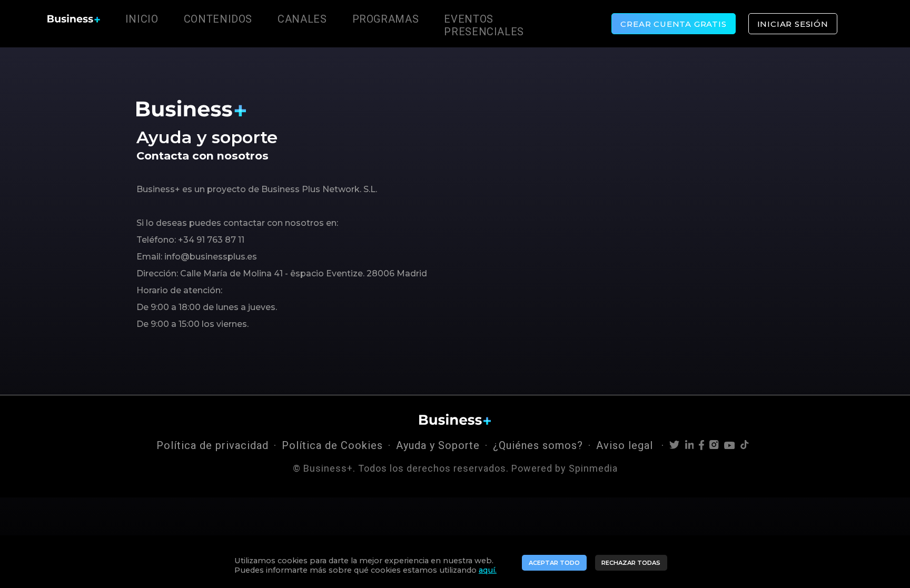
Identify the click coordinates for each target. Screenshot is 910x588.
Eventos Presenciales (484, 25)
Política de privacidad (212, 445)
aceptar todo (554, 562)
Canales (302, 19)
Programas (385, 19)
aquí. (488, 570)
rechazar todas (630, 562)
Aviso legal (626, 445)
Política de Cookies (332, 445)
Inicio (142, 19)
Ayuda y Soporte (438, 445)
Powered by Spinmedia (564, 468)
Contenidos (218, 19)
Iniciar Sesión (792, 24)
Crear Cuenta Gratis (673, 24)
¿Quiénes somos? (538, 445)
